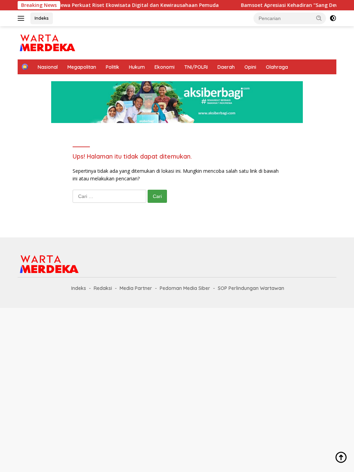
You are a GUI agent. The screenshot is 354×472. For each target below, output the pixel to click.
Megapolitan (81, 67)
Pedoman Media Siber (185, 288)
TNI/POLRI (196, 67)
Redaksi (103, 288)
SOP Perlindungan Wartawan (251, 288)
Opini (250, 67)
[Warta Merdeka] (47, 42)
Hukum (137, 67)
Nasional (48, 67)
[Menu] (22, 18)
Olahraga (277, 67)
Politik (112, 67)
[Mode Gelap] (332, 18)
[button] (319, 17)
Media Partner (136, 288)
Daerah (226, 67)
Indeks (42, 18)
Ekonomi (165, 67)
